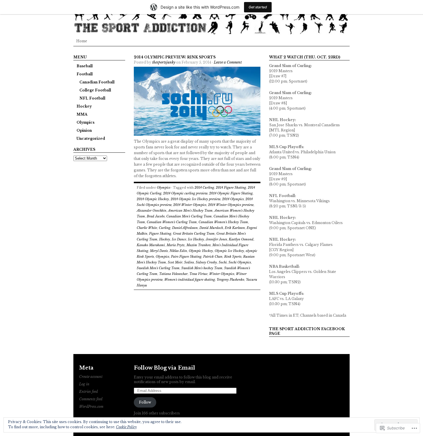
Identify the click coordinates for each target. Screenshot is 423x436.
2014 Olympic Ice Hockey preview (195, 199)
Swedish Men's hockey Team (201, 268)
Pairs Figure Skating (186, 257)
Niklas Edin (178, 251)
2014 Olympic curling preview (185, 193)
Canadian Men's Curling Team (189, 216)
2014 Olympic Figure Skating (231, 193)
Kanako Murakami (151, 245)
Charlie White (147, 228)
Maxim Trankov (198, 245)
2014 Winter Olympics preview (231, 205)
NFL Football (92, 98)
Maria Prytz (176, 245)
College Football (95, 90)
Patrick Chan (212, 257)
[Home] (211, 17)
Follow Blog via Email (164, 368)
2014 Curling (204, 188)
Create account (90, 376)
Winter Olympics (221, 274)
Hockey (84, 106)
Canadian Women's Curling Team (172, 222)
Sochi (223, 262)
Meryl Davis (159, 251)
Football (85, 74)
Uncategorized (91, 138)
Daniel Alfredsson (185, 228)
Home (81, 41)
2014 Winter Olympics (189, 205)
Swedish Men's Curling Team (158, 268)
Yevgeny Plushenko (230, 280)
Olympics (85, 122)
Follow (145, 402)
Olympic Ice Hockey (229, 251)
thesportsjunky (163, 62)
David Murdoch (211, 228)
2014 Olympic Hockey (153, 199)
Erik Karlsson (235, 228)
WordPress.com (91, 406)
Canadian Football (97, 82)
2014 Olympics (233, 199)
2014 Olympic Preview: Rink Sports (175, 57)
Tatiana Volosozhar (173, 274)
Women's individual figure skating (189, 280)
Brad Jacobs (156, 216)
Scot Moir (175, 262)
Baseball (85, 66)
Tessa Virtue (198, 274)
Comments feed (90, 399)
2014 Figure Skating (231, 188)
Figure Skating (160, 234)
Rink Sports (232, 257)
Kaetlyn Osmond (241, 239)
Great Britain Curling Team (194, 234)
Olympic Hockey (201, 251)
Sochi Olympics (239, 262)
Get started (258, 7)
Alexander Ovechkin (151, 211)
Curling (164, 228)
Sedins (189, 262)
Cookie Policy (126, 427)
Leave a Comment (228, 62)
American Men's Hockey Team (190, 211)
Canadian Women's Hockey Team (223, 222)
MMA (82, 114)
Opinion (84, 130)
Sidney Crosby (206, 262)
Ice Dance (179, 239)
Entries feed (88, 391)
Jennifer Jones (216, 239)
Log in (84, 384)
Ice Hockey (196, 239)
